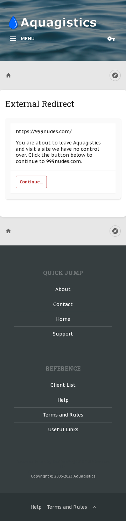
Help (63, 400)
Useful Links (63, 429)
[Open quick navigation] (115, 75)
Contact (63, 304)
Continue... (31, 182)
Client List (63, 385)
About (63, 289)
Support (63, 334)
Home (63, 319)
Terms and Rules (63, 415)
